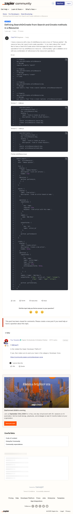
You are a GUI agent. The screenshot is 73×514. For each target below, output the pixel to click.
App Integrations (36, 501)
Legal (62, 511)
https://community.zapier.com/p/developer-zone (26, 357)
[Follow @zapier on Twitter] (43, 506)
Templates (60, 498)
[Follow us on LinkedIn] (36, 506)
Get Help (4, 9)
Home (5, 14)
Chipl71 (13, 37)
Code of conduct (11, 438)
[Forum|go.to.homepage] (17, 3)
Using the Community (13, 441)
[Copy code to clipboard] (66, 59)
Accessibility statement (43, 491)
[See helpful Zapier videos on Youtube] (47, 506)
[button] (60, 3)
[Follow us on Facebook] (33, 506)
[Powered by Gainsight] (36, 487)
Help (17, 498)
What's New (30, 9)
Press (38, 498)
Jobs (44, 498)
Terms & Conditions (29, 491)
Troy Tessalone (15, 340)
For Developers (14, 14)
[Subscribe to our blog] (40, 506)
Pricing (11, 498)
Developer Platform (27, 498)
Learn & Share (16, 9)
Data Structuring (26, 14)
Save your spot (10, 423)
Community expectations (14, 444)
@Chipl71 (15, 345)
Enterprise (51, 498)
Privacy (68, 511)
